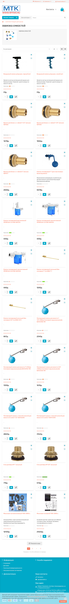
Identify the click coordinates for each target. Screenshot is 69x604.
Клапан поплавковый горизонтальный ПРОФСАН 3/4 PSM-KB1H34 (15, 270)
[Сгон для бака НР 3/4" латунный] (51, 453)
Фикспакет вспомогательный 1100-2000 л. (17, 513)
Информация (9, 560)
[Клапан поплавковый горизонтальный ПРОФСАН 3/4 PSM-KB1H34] (18, 258)
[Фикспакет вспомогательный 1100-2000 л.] (18, 502)
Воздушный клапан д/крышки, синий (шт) (50, 74)
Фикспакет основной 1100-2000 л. (47, 513)
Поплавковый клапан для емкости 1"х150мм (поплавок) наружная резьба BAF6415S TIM (17, 368)
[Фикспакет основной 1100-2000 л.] (51, 502)
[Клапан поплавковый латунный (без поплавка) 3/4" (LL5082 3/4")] (18, 307)
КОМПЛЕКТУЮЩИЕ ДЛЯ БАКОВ (14, 21)
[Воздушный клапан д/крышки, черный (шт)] (18, 63)
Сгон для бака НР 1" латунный (13, 464)
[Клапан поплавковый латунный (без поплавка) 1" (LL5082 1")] (51, 258)
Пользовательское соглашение (12, 570)
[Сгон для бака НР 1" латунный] (18, 453)
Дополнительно (10, 574)
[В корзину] (11, 96)
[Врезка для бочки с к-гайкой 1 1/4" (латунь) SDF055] (51, 112)
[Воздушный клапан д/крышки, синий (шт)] (51, 63)
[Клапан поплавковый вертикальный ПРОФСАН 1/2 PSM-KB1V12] (18, 209)
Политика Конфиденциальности (12, 568)
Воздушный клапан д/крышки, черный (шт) (17, 74)
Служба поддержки (44, 560)
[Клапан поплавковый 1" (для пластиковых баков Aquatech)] (51, 160)
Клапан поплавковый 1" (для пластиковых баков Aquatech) (50, 172)
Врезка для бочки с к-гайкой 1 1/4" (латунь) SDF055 (50, 123)
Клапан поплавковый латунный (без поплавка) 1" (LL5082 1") (48, 270)
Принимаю (63, 601)
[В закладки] (31, 54)
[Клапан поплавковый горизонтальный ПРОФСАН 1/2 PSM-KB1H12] (51, 209)
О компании (6, 563)
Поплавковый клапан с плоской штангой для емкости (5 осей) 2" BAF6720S (51, 416)
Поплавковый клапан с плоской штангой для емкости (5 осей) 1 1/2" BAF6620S (17, 416)
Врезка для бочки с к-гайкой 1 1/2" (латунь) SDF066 (17, 123)
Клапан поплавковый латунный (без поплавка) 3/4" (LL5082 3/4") (15, 319)
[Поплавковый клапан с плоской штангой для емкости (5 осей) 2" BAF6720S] (51, 405)
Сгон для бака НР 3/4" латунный (47, 464)
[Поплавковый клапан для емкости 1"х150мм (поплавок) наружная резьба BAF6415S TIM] (18, 356)
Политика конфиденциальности (37, 596)
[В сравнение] (31, 58)
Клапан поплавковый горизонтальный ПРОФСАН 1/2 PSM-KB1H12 (49, 221)
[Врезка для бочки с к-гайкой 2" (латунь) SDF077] (18, 160)
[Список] (65, 49)
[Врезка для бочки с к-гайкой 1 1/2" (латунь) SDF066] (18, 112)
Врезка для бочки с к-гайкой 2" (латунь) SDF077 (16, 172)
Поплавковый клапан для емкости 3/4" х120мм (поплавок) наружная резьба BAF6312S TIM (49, 368)
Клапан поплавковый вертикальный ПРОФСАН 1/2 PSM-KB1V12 (15, 221)
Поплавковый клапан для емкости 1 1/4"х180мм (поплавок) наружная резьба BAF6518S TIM (49, 320)
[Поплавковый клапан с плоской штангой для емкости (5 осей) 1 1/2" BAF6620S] (18, 405)
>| (40, 548)
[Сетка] (62, 49)
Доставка (6, 565)
